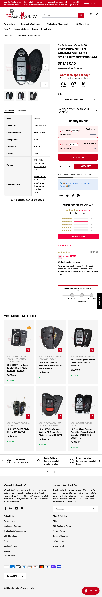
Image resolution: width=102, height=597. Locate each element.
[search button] (81, 15)
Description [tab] (9, 110)
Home (6, 35)
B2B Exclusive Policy (62, 526)
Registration (46, 29)
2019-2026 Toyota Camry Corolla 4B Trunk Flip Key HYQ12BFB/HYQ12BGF (17, 368)
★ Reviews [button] (99, 301)
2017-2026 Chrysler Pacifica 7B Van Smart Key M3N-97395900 (83, 362)
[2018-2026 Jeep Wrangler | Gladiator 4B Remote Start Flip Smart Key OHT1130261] (51, 404)
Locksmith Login (21, 29)
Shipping (61, 68)
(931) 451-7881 (72, 5)
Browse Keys (9, 521)
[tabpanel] (27, 158)
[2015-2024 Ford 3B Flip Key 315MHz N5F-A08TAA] (19, 404)
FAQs (55, 521)
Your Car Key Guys (65, 45)
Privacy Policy (59, 531)
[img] (64, 252)
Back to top (51, 472)
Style (60, 94)
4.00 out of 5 (84, 210)
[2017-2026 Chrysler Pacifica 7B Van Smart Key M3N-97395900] (83, 337)
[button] (96, 14)
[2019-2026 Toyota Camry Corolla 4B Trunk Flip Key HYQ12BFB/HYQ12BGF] (19, 337)
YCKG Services (10, 536)
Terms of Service (60, 536)
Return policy (59, 541)
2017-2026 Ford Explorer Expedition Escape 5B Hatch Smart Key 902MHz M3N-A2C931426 (83, 433)
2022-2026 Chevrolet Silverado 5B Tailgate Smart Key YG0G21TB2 (51, 365)
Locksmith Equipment (13, 526)
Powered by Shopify (27, 588)
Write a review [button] (78, 236)
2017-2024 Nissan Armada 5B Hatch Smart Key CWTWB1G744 (25, 35)
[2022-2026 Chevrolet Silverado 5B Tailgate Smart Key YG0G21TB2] (51, 337)
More (6, 541)
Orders (35, 29)
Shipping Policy (59, 546)
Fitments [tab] (22, 110)
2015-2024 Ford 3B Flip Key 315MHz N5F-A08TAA (18, 430)
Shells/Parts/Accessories (15, 531)
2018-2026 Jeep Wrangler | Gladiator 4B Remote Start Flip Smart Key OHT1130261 (50, 432)
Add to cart (86, 166)
